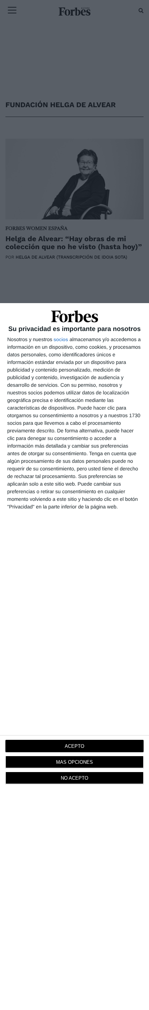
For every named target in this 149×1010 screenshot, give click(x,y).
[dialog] (74, 656)
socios (61, 339)
